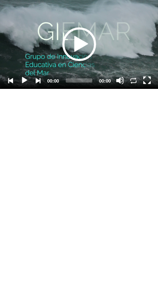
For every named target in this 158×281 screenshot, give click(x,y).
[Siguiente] (38, 80)
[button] (79, 44)
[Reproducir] (24, 80)
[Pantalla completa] (147, 80)
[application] (79, 44)
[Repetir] (133, 80)
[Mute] (120, 80)
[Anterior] (11, 80)
